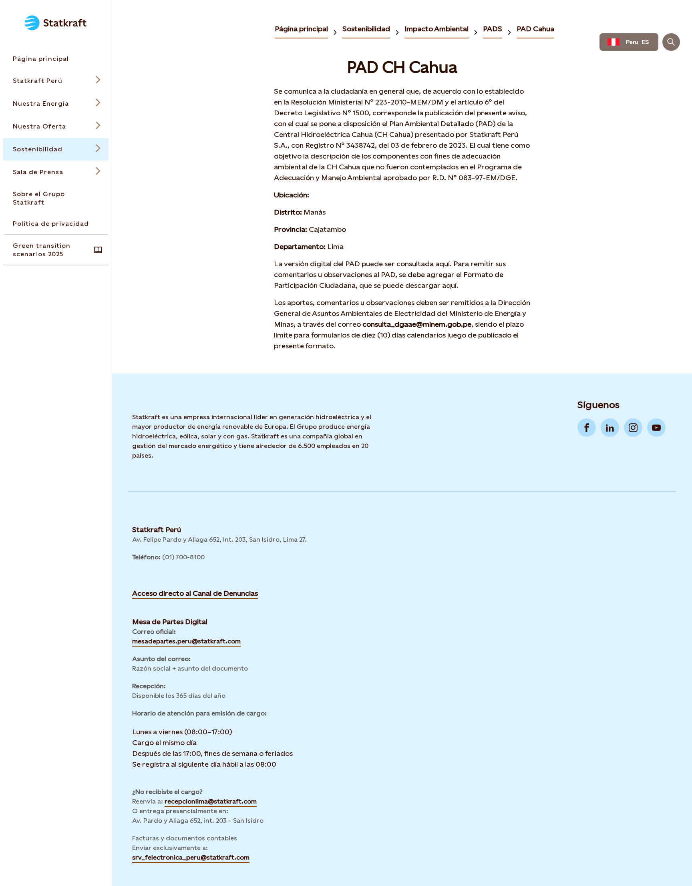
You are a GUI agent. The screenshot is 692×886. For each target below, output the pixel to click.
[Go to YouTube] (656, 427)
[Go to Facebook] (586, 427)
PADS (492, 28)
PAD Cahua (535, 28)
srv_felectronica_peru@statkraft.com (190, 857)
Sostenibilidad (366, 28)
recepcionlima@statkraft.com (211, 801)
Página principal (301, 28)
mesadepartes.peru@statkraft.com (186, 641)
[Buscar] (671, 42)
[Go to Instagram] (633, 427)
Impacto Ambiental (436, 28)
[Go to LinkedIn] (610, 427)
